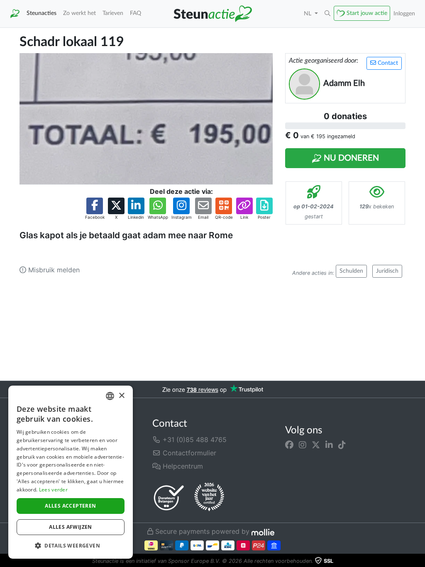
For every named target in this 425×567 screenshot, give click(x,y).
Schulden (351, 271)
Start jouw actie (367, 13)
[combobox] (110, 396)
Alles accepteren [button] (70, 505)
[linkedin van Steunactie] (329, 444)
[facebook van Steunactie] (289, 444)
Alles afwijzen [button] (70, 526)
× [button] (121, 396)
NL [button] (308, 13)
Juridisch (387, 271)
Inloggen (404, 13)
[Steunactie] (15, 13)
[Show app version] (419, 561)
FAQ (135, 13)
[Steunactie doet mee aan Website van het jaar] (209, 497)
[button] (327, 14)
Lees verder (53, 489)
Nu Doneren (350, 158)
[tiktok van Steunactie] (342, 444)
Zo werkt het (79, 13)
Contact (387, 63)
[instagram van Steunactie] (302, 444)
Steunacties (41, 13)
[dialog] (70, 472)
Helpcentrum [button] (182, 466)
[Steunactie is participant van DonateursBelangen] (169, 497)
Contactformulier (188, 453)
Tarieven (113, 13)
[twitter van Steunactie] (316, 444)
